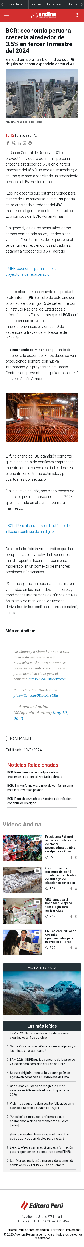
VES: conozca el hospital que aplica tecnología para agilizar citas (58, 905)
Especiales (54, 4)
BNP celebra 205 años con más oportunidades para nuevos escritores (60, 936)
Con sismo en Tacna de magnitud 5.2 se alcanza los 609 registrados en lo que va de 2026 (39, 1090)
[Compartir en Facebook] (71, 857)
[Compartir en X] (76, 857)
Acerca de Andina (37, 1230)
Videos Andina (22, 824)
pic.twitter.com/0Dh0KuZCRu (36, 695)
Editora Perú (14, 1230)
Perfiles (36, 4)
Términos (57, 1230)
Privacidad (73, 1230)
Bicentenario (17, 4)
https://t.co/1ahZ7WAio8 (47, 679)
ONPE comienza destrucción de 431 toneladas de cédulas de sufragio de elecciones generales (60, 875)
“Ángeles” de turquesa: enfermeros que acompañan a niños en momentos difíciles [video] (39, 1121)
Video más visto (42, 967)
